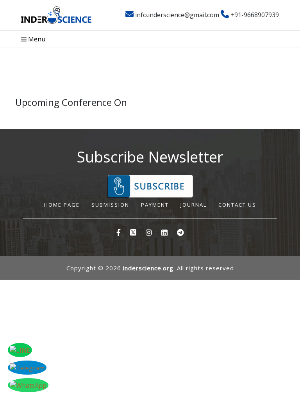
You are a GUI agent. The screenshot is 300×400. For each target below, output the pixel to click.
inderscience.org (148, 268)
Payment (155, 204)
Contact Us (237, 204)
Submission (110, 204)
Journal (193, 204)
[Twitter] (164, 233)
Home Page (62, 204)
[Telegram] (180, 233)
